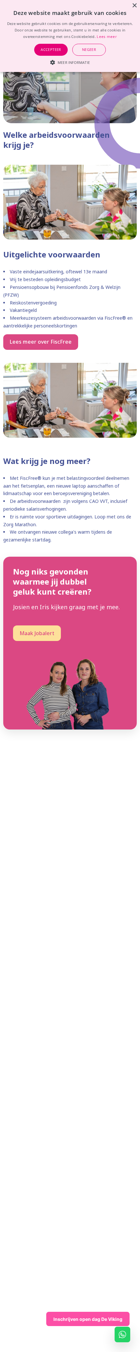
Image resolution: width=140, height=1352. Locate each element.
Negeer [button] (89, 49)
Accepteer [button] (51, 49)
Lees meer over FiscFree (41, 341)
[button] (70, 61)
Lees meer (107, 36)
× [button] (134, 5)
